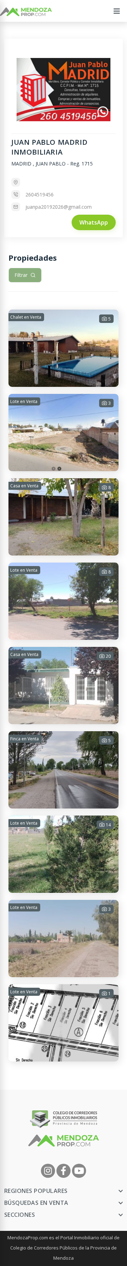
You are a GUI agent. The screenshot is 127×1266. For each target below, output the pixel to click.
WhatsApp (93, 222)
